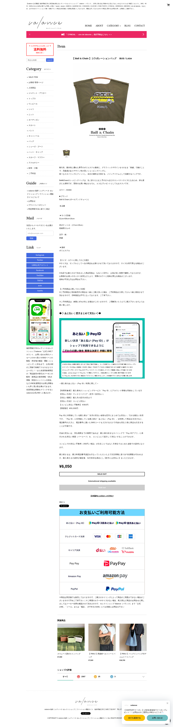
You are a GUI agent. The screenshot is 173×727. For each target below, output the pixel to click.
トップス (32, 98)
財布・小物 (33, 168)
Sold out (102, 487)
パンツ (31, 131)
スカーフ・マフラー (37, 157)
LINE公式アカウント (40, 265)
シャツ (31, 109)
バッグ (31, 141)
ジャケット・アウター (37, 93)
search (50, 60)
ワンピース (33, 104)
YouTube (40, 275)
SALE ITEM (33, 77)
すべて (65, 677)
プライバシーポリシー (37, 205)
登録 (31, 238)
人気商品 (32, 88)
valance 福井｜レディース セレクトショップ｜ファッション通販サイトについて (40, 194)
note (40, 286)
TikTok (40, 280)
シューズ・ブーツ (36, 147)
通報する (62, 502)
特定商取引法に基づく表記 (39, 209)
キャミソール (34, 136)
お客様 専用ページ (36, 82)
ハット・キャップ (36, 152)
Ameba (40, 291)
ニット (31, 114)
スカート (32, 125)
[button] (114, 26)
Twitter (40, 260)
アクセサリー (34, 163)
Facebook (40, 270)
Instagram (40, 255)
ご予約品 (32, 173)
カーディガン (34, 120)
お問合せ (31, 201)
